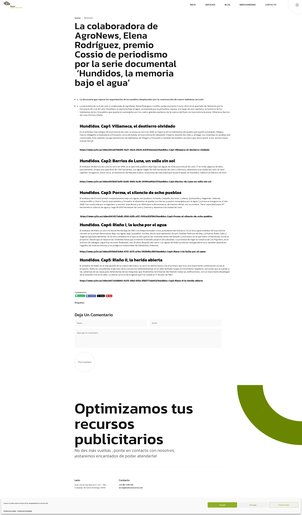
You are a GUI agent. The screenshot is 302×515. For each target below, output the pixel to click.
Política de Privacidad (24, 511)
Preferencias (283, 505)
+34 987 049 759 (126, 484)
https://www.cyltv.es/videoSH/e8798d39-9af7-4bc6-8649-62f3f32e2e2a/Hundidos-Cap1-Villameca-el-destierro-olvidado (145, 149)
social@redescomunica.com (131, 487)
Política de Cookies (10, 511)
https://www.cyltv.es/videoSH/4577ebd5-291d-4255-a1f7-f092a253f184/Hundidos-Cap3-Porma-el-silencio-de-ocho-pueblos (146, 216)
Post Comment (84, 362)
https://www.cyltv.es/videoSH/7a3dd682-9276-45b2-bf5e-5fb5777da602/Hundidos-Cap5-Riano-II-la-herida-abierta (141, 280)
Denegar (253, 505)
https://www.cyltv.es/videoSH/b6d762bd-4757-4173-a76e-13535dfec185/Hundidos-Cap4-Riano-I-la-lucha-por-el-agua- (143, 251)
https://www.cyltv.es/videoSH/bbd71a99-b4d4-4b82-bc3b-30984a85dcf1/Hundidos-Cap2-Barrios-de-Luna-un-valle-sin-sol (145, 181)
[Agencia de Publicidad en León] (15, 4)
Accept (222, 505)
